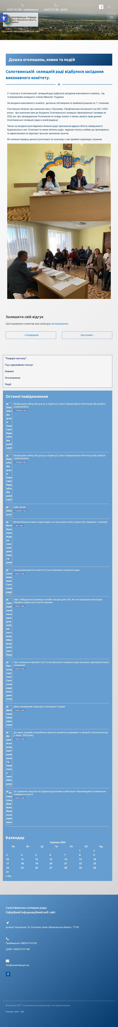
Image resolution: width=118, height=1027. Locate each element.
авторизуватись (59, 323)
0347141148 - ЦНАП (56, 9)
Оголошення (12, 377)
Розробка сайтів (12, 1012)
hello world (19, 507)
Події (8, 384)
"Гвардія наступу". (16, 358)
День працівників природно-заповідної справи (39, 706)
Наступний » (87, 335)
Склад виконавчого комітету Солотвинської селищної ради (47, 570)
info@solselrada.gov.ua (17, 965)
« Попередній (31, 335)
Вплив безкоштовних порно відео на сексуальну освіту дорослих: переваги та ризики (60, 522)
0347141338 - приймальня (22, 9)
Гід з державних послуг (19, 365)
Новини (9, 371)
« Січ (8, 876)
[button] (3, 18)
